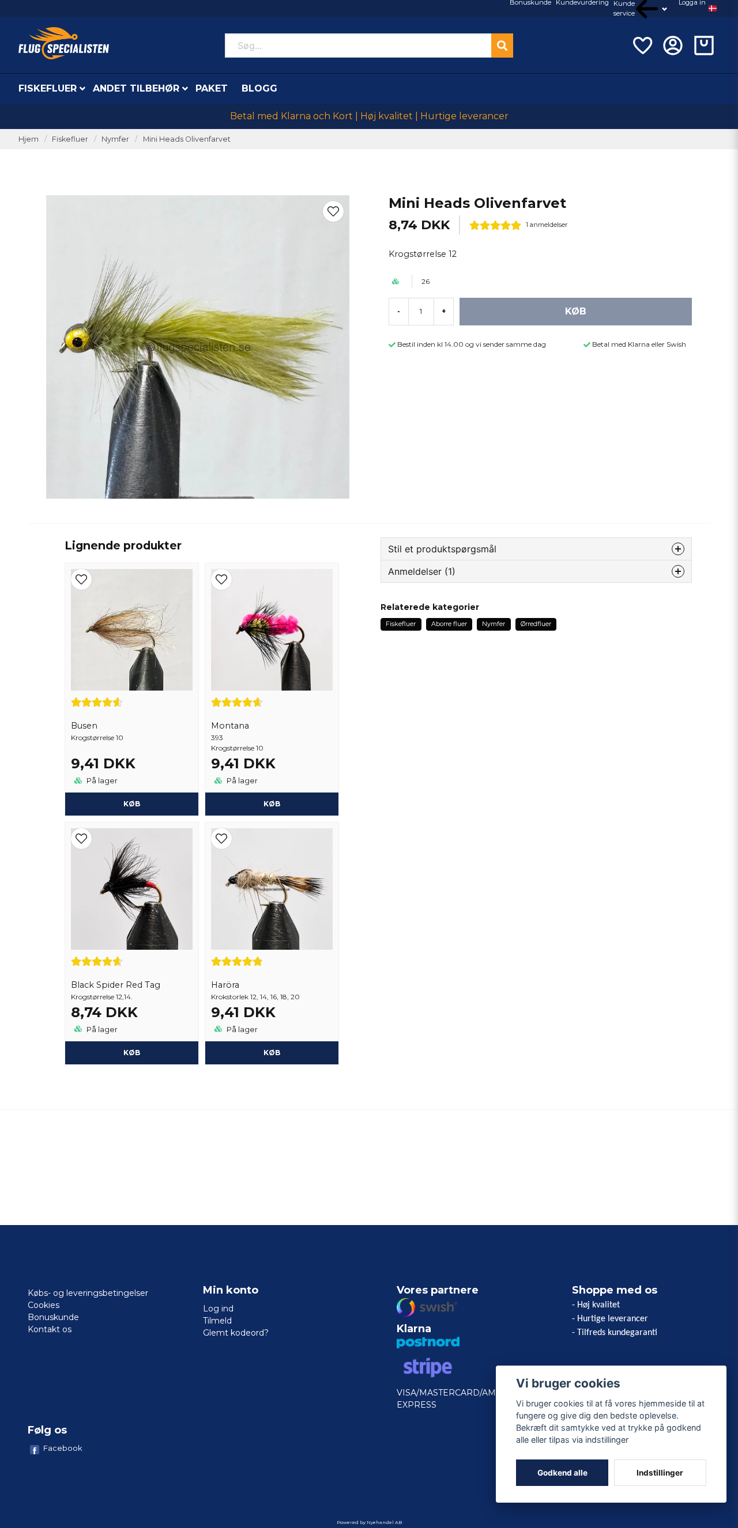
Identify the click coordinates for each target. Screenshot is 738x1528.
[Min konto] (672, 45)
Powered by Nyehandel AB (369, 1522)
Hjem (28, 139)
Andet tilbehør (136, 88)
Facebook (62, 1448)
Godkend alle (562, 1472)
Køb (271, 803)
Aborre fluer (449, 624)
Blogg (259, 88)
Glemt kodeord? (236, 1333)
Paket (211, 88)
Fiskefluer (47, 88)
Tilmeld (217, 1320)
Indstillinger (660, 1472)
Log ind (218, 1308)
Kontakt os (49, 1329)
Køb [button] (131, 803)
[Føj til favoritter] (641, 45)
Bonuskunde (53, 1317)
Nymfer (115, 139)
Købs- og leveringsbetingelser (88, 1293)
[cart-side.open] (704, 45)
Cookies (43, 1305)
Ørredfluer (536, 624)
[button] (713, 9)
